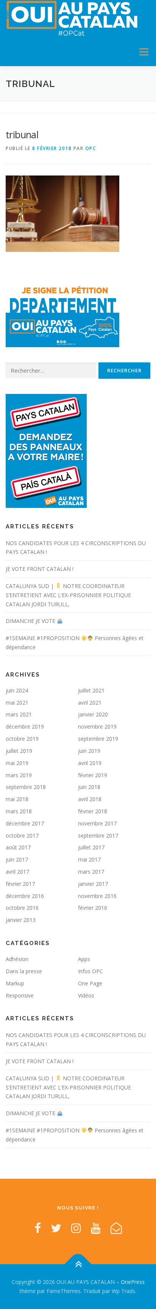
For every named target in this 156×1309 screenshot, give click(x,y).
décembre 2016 (25, 896)
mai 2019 (17, 763)
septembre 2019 (98, 738)
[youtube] (96, 1228)
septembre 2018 (26, 786)
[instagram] (76, 1228)
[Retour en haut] (78, 1264)
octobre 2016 (22, 907)
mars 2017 (91, 871)
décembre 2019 (25, 726)
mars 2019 (19, 775)
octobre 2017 (22, 835)
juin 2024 (17, 690)
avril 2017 (17, 871)
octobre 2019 (22, 738)
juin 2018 (89, 786)
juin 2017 (17, 859)
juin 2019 (89, 750)
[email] (116, 1228)
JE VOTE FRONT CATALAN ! (39, 568)
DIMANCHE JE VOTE (31, 620)
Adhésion (17, 959)
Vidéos (86, 995)
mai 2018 (17, 799)
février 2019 (92, 775)
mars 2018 (19, 811)
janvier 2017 (93, 883)
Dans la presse (24, 971)
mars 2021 (19, 714)
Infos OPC (90, 971)
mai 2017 (89, 859)
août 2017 (18, 847)
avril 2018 (89, 799)
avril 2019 (89, 763)
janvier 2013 (21, 919)
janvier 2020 (93, 714)
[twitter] (56, 1228)
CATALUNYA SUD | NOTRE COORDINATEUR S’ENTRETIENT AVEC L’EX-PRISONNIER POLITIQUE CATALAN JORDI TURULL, (68, 595)
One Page (90, 983)
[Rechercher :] (51, 370)
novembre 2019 (97, 726)
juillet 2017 (91, 847)
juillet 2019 (19, 750)
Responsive (20, 995)
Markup (15, 983)
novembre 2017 (97, 823)
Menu (143, 52)
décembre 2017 (25, 823)
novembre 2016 (97, 896)
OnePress (133, 1281)
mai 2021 (17, 702)
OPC (90, 148)
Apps (84, 959)
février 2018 (92, 811)
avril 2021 (89, 702)
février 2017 (20, 883)
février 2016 (92, 907)
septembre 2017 (98, 835)
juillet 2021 (91, 690)
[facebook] (37, 1228)
